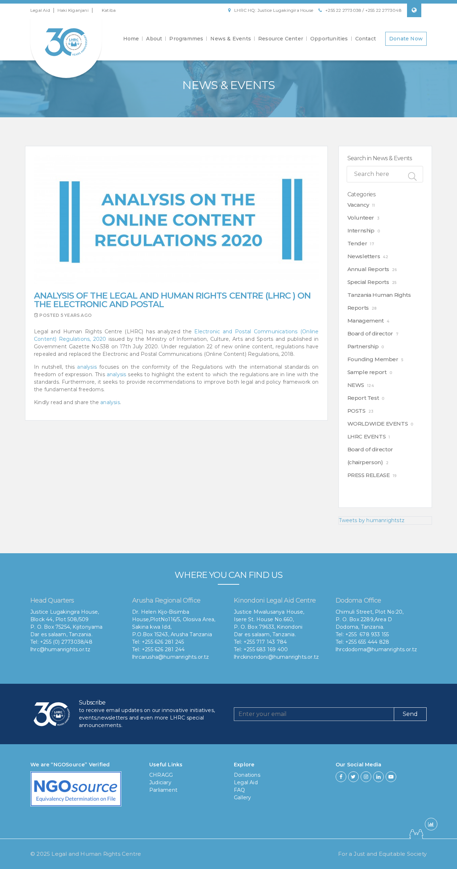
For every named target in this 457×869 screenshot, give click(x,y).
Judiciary (160, 782)
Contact (365, 38)
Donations (247, 775)
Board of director (370, 333)
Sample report (367, 372)
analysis (87, 367)
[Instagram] (366, 776)
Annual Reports (368, 269)
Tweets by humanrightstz (372, 520)
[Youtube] (391, 776)
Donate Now (406, 38)
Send (410, 714)
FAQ (239, 790)
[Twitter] (353, 776)
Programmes (186, 38)
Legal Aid (40, 10)
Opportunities (329, 38)
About (154, 38)
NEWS (355, 385)
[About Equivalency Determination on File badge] (75, 791)
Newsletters (363, 256)
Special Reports (368, 282)
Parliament (163, 790)
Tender (357, 243)
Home (131, 38)
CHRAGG (161, 775)
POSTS (356, 410)
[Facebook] (341, 776)
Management (365, 320)
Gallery (242, 797)
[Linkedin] (378, 776)
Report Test (363, 397)
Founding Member (372, 359)
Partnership (363, 346)
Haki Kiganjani (73, 10)
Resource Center (280, 38)
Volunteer (360, 217)
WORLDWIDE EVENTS (377, 423)
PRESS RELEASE (368, 475)
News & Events (230, 38)
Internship (361, 230)
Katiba (109, 10)
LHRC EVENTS (366, 436)
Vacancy (358, 204)
